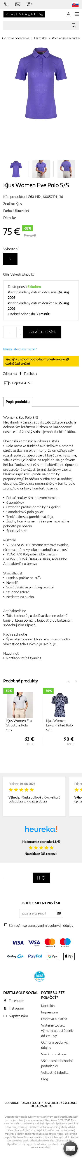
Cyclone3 (70, 1103)
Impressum (49, 1012)
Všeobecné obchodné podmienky (57, 1063)
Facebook (30, 374)
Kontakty (48, 1005)
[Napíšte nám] (18, 4)
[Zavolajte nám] (6, 4)
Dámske (40, 38)
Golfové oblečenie (15, 38)
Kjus (19, 203)
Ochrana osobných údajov (55, 1045)
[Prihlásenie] (68, 14)
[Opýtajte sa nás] (29, 4)
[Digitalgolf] (41, 878)
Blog (44, 1079)
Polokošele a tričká (66, 38)
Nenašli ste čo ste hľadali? (20, 349)
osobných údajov (60, 925)
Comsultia (43, 1106)
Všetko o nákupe (53, 1054)
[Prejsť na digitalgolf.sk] (75, 4)
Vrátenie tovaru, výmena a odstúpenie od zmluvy (57, 1030)
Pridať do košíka (42, 332)
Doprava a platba (54, 1018)
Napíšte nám (18, 1015)
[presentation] (68, 681)
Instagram (16, 1008)
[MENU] (76, 14)
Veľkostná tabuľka (22, 274)
